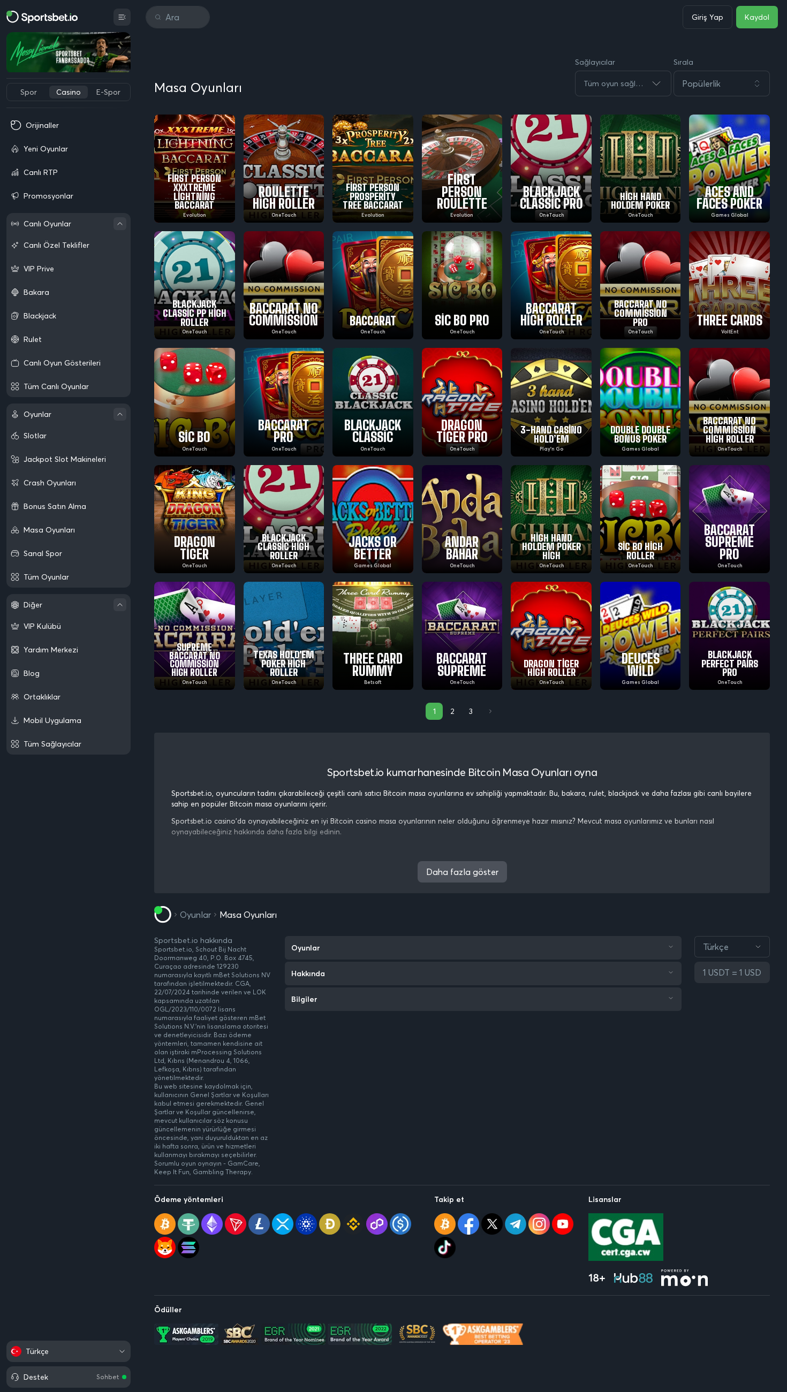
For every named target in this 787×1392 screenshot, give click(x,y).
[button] (722, 83)
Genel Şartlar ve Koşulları (229, 1095)
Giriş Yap (707, 17)
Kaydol (757, 17)
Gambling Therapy (222, 1172)
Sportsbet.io (173, 949)
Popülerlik (701, 83)
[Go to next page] (489, 711)
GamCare (243, 1163)
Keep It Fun (172, 1172)
